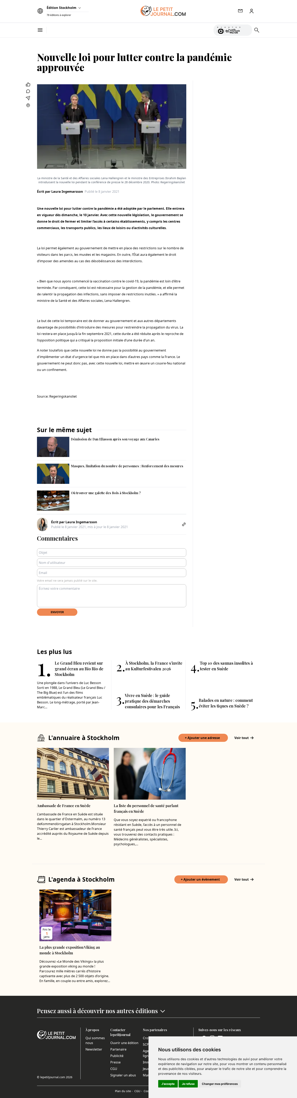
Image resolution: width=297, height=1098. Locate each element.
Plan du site (124, 1091)
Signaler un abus (123, 1075)
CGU (113, 1068)
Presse (115, 1062)
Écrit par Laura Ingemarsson (60, 191)
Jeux (146, 1068)
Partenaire (118, 1049)
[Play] (246, 30)
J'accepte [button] (168, 1083)
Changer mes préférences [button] (220, 1083)
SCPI (146, 1044)
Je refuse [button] (188, 1083)
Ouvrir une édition (124, 1043)
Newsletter (93, 1049)
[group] (246, 29)
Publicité (116, 1056)
